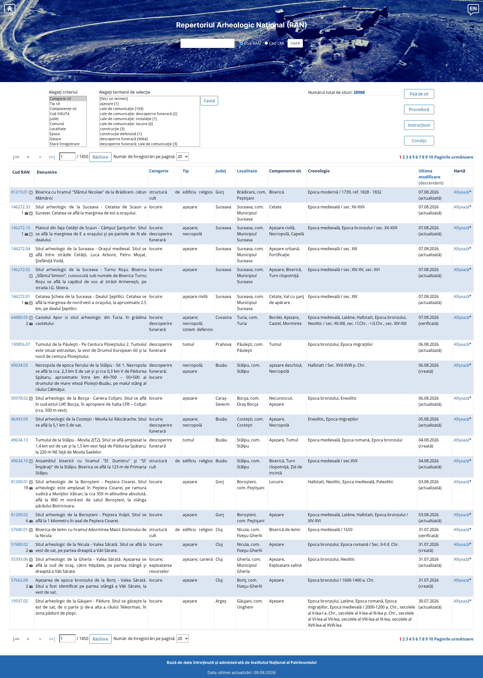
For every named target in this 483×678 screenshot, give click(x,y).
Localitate (247, 171)
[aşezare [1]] (150, 103)
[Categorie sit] (68, 98)
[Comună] (68, 123)
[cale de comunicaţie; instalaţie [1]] (150, 118)
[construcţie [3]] (150, 128)
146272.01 (20, 296)
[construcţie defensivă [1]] (150, 133)
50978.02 (19, 398)
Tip (186, 171)
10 (431, 157)
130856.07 (20, 344)
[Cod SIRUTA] (68, 113)
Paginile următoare (453, 157)
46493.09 (19, 419)
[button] (473, 9)
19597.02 (19, 601)
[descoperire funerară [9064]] (150, 138)
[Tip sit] (68, 103)
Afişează (461, 192)
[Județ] (68, 118)
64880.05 (19, 317)
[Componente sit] (68, 108)
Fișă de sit (419, 94)
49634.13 (19, 440)
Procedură (419, 109)
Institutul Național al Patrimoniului (283, 662)
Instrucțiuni (419, 125)
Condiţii (419, 140)
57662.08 (19, 580)
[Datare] (68, 138)
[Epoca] (68, 133)
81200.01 (19, 481)
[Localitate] (68, 128)
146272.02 (20, 269)
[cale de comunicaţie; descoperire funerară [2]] (150, 113)
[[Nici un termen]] (150, 98)
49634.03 (19, 365)
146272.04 (20, 248)
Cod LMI (276, 43)
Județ (221, 171)
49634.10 (19, 461)
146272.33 (20, 207)
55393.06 (19, 559)
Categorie (158, 171)
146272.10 (20, 228)
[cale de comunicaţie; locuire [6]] (150, 123)
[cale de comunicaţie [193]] (150, 108)
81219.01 (19, 192)
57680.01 (19, 529)
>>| (52, 157)
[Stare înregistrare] (68, 143)
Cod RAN (252, 43)
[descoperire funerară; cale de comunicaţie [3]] (150, 143)
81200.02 (19, 514)
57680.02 (19, 544)
